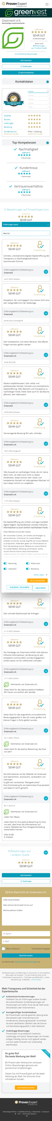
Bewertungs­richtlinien (10, 1112)
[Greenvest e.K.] (13, 38)
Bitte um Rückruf (13, 948)
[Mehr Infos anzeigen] (13, 98)
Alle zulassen (37, 580)
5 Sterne (30, 91)
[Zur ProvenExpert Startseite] (14, 5)
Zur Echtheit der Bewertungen (26, 54)
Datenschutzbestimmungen (26, 961)
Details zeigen (39, 574)
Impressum (45, 1112)
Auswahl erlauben (19, 587)
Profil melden (36, 979)
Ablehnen (41, 587)
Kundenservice (10, 131)
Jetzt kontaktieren (27, 72)
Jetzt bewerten (26, 60)
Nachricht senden (26, 955)
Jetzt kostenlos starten (26, 1087)
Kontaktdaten (24, 81)
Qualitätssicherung (24, 1112)
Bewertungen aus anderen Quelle (39, 46)
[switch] (28, 563)
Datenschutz (36, 1112)
